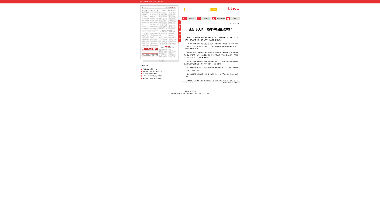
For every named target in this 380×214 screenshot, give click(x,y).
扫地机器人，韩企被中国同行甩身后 (152, 78)
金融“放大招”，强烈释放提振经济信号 (152, 76)
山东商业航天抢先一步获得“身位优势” (152, 71)
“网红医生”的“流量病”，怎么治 (150, 69)
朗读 (237, 82)
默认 (233, 82)
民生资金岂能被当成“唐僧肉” (150, 73)
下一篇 (192, 82)
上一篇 (184, 82)
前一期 (232, 23)
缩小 (229, 82)
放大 (224, 82)
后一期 (237, 23)
